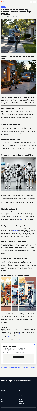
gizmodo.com (18, 333)
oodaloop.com (18, 339)
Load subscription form (18, 356)
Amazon (19, 217)
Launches (3, 390)
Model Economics (22, 395)
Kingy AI (4, 1)
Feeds (2, 401)
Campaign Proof (22, 403)
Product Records (22, 392)
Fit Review (21, 401)
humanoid (15, 230)
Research (3, 399)
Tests (20, 390)
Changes (2, 392)
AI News (16, 16)
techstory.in (8, 336)
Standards (21, 405)
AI (20, 219)
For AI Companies (22, 399)
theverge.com (8, 330)
